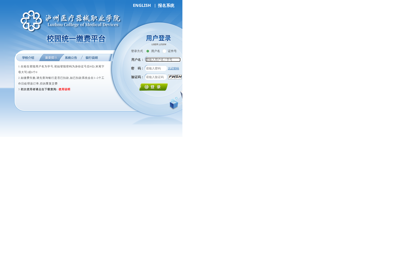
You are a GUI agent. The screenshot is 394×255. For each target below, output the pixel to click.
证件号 (172, 51)
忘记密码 (173, 68)
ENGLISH (142, 5)
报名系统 (166, 5)
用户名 (155, 51)
